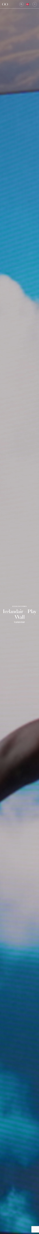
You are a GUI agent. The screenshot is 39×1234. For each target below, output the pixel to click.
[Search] (21, 4)
